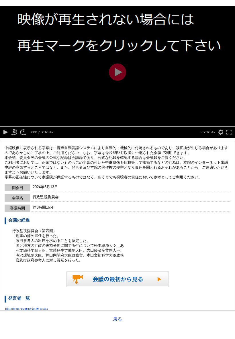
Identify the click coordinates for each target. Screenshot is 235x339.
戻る (117, 319)
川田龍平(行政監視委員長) (26, 309)
